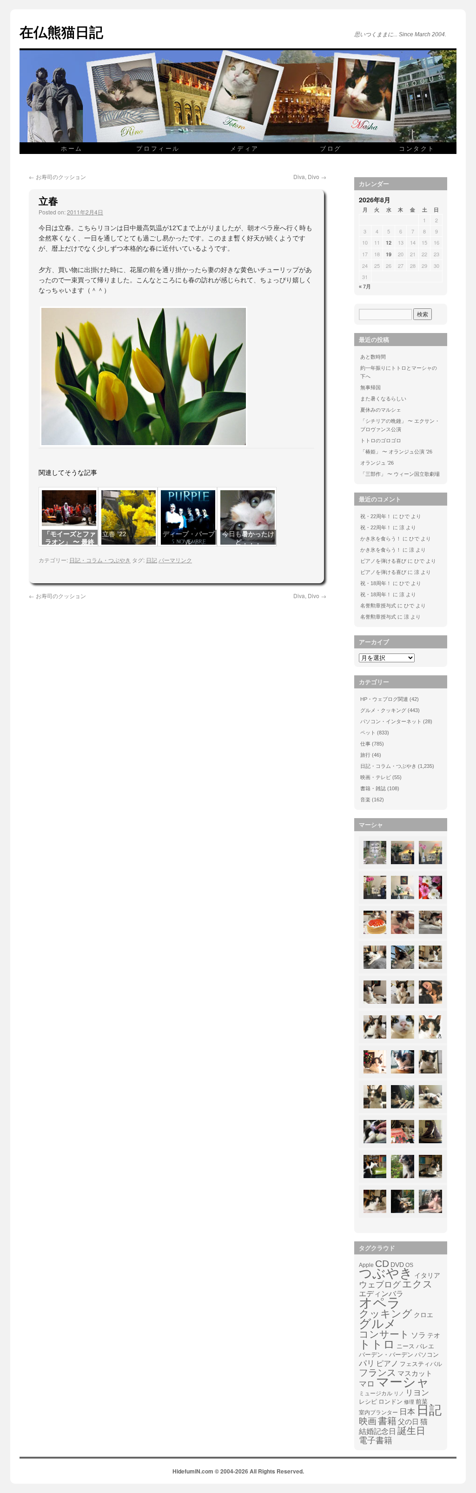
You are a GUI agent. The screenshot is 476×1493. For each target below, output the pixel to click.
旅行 (365, 755)
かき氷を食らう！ (380, 538)
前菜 (422, 1401)
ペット (368, 732)
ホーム (72, 148)
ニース (406, 1346)
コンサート (384, 1334)
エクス (417, 1284)
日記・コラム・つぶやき (100, 560)
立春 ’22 (114, 534)
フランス (377, 1372)
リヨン (417, 1393)
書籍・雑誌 (373, 788)
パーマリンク (175, 560)
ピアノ (387, 1363)
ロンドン (390, 1402)
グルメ (378, 1324)
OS (409, 1265)
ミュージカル (375, 1393)
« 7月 (365, 286)
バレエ (425, 1346)
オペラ (380, 1303)
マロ (367, 1384)
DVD (397, 1264)
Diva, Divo (309, 176)
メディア (244, 148)
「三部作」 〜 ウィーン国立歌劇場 (400, 474)
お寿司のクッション (57, 176)
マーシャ (403, 1382)
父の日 (408, 1422)
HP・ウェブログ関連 (384, 699)
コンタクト (417, 148)
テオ (433, 1335)
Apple (366, 1265)
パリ (367, 1364)
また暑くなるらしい (383, 398)
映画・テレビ (375, 777)
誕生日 (411, 1430)
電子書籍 (375, 1440)
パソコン (427, 1354)
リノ (399, 1393)
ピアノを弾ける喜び (383, 561)
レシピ (368, 1401)
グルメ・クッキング (383, 710)
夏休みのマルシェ (380, 410)
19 (388, 254)
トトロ (377, 1344)
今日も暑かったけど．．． (248, 538)
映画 (368, 1421)
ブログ (331, 148)
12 (388, 242)
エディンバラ (381, 1294)
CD (382, 1264)
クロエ (423, 1315)
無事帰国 (370, 387)
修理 (409, 1402)
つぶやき (386, 1273)
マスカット (414, 1373)
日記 (151, 560)
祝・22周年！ (375, 516)
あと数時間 (373, 357)
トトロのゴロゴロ (380, 440)
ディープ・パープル (189, 538)
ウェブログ (380, 1284)
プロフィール (158, 148)
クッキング (385, 1314)
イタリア (427, 1275)
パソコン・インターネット (391, 721)
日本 (407, 1412)
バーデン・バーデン (386, 1354)
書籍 (387, 1421)
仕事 (365, 743)
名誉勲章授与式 (378, 605)
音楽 (365, 799)
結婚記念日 (377, 1431)
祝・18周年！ (375, 583)
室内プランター (378, 1412)
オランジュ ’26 (377, 463)
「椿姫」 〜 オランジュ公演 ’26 (396, 451)
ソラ (418, 1335)
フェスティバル (421, 1364)
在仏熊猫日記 (61, 31)
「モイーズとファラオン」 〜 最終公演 (70, 541)
